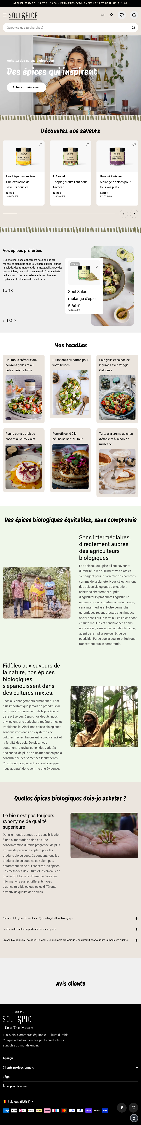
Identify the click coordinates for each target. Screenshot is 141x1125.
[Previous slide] (124, 214)
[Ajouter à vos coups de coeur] (40, 144)
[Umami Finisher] (117, 156)
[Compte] (111, 15)
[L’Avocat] (70, 156)
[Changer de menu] (5, 15)
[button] (134, 1118)
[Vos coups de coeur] (122, 15)
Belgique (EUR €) (19, 1101)
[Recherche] (133, 28)
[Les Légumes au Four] (24, 156)
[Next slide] (134, 214)
